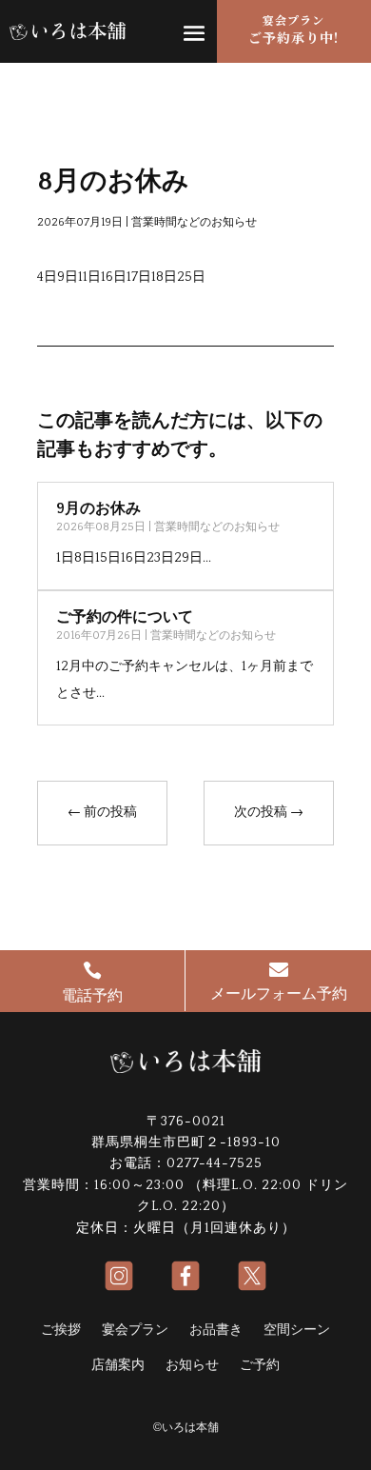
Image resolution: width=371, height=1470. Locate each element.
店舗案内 (118, 1365)
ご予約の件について (124, 617)
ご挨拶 (61, 1330)
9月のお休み (98, 508)
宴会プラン (135, 1330)
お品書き (216, 1330)
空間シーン (297, 1330)
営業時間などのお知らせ (194, 222)
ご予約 (260, 1365)
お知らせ (192, 1365)
